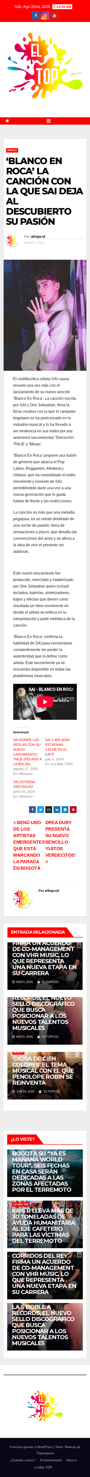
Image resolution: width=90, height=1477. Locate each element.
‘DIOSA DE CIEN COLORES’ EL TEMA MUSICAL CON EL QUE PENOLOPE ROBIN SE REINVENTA (43, 1070)
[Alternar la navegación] (48, 121)
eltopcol (38, 236)
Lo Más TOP (21, 1204)
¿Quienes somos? (23, 1460)
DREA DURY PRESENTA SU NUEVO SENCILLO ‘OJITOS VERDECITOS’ (61, 839)
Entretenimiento (51, 1460)
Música (12, 150)
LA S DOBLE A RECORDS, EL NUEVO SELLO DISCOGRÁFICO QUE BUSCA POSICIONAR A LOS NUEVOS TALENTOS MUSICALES (43, 1009)
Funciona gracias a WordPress (32, 1447)
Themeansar (45, 1453)
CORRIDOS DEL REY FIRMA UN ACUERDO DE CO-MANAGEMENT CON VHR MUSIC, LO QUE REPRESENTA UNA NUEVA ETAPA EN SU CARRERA (44, 955)
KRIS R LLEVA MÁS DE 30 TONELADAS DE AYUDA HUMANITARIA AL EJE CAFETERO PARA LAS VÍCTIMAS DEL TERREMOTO (43, 1225)
